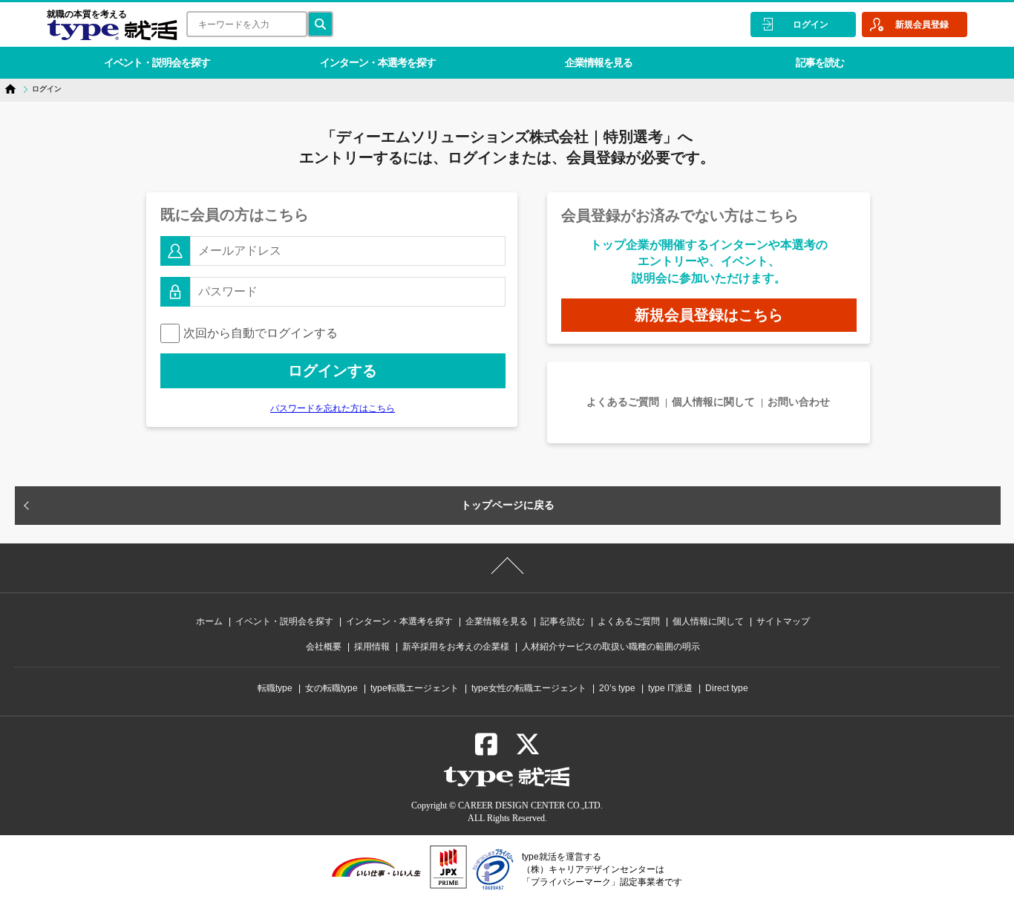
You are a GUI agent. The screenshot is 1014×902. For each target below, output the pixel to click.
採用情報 (372, 646)
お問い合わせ (799, 402)
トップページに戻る (508, 505)
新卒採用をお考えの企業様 (455, 646)
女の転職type (331, 688)
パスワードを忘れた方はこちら (332, 408)
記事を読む (820, 62)
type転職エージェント (414, 688)
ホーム (209, 621)
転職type (275, 688)
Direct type (726, 688)
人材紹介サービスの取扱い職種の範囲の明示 (611, 646)
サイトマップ (783, 621)
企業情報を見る (598, 62)
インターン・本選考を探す (378, 62)
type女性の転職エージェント (528, 688)
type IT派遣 (670, 688)
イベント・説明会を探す (157, 62)
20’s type (617, 688)
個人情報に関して (713, 402)
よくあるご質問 (622, 402)
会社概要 (323, 646)
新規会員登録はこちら (709, 315)
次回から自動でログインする (260, 333)
